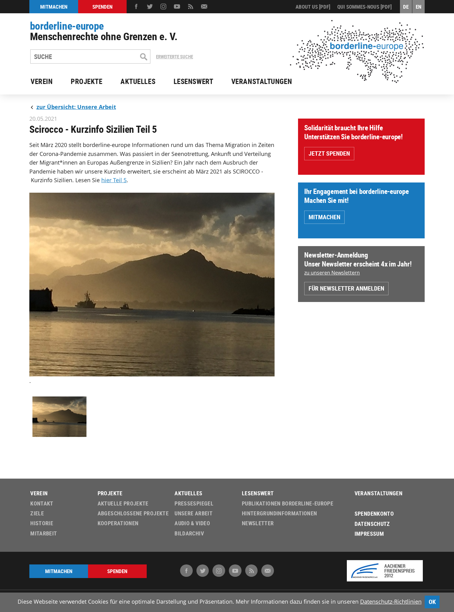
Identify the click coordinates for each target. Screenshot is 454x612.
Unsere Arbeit (193, 513)
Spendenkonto (374, 513)
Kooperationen (118, 523)
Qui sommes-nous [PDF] (364, 6)
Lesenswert (193, 81)
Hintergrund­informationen (279, 513)
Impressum (369, 533)
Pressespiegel (193, 503)
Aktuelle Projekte (123, 503)
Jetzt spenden (329, 153)
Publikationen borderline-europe (287, 503)
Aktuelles (137, 81)
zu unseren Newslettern (332, 272)
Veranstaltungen (261, 81)
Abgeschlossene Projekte (133, 513)
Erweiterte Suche (174, 56)
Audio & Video (192, 523)
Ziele (37, 513)
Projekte (87, 81)
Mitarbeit (43, 533)
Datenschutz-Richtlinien (391, 601)
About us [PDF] (313, 6)
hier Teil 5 (114, 180)
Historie (41, 523)
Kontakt (41, 503)
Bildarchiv (189, 533)
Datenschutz (372, 523)
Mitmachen (324, 217)
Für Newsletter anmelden (346, 288)
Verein (42, 81)
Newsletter (258, 523)
